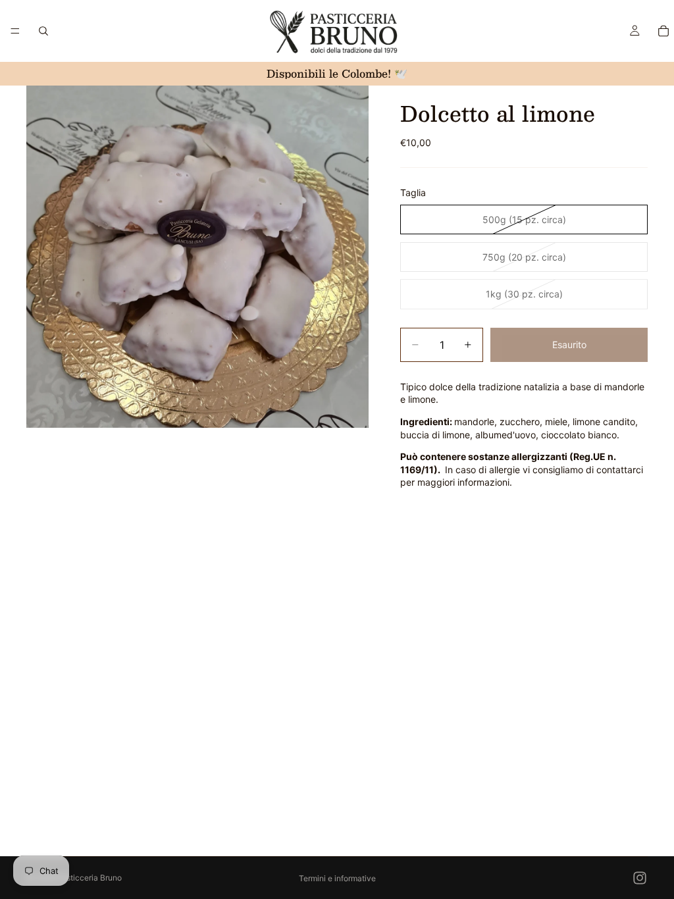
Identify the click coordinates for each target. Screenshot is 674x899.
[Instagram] (640, 878)
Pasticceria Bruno (89, 878)
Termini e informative (337, 878)
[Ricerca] (43, 30)
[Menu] (15, 31)
